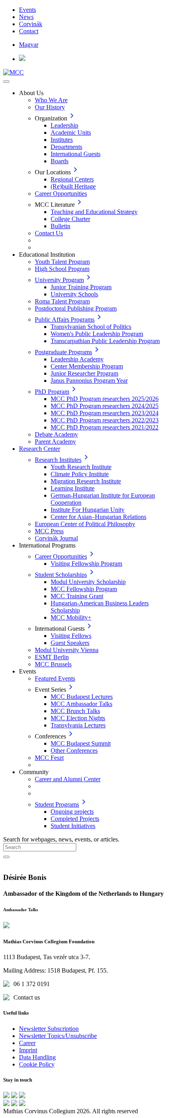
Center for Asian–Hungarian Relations (98, 516)
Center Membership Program (87, 366)
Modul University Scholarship (88, 581)
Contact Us (49, 233)
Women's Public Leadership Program (97, 333)
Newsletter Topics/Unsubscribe (58, 1035)
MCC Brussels (53, 664)
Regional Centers (72, 179)
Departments (66, 146)
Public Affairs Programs (64, 319)
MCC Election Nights (78, 718)
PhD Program (52, 391)
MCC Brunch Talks (75, 711)
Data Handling (37, 1057)
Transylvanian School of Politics (91, 326)
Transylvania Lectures (78, 725)
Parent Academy (55, 441)
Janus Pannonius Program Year (89, 380)
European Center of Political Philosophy (85, 524)
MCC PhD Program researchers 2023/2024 (105, 413)
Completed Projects (75, 818)
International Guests (75, 154)
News (26, 16)
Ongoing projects (72, 811)
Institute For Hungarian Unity (88, 509)
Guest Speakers (70, 642)
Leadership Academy (77, 359)
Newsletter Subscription (49, 1028)
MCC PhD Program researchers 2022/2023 (105, 420)
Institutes (62, 139)
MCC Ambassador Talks (81, 703)
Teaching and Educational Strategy (94, 211)
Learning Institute (72, 488)
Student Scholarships (61, 574)
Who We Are (51, 100)
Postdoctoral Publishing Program (76, 308)
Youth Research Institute (81, 467)
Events (27, 9)
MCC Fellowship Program (84, 589)
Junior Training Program (81, 287)
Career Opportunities (61, 193)
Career (27, 1043)
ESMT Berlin (52, 657)
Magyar (28, 44)
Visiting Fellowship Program (86, 563)
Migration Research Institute (86, 481)
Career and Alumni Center (67, 779)
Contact (28, 31)
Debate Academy (56, 434)
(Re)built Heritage (73, 186)
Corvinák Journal (56, 538)
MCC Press (49, 531)
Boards (59, 161)
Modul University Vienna (66, 650)
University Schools (74, 294)
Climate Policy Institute (80, 474)
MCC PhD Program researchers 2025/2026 (105, 398)
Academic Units (71, 132)
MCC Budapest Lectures (82, 696)
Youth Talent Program (62, 261)
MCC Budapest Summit (81, 743)
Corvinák (30, 24)
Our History (50, 107)
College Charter (70, 219)
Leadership (64, 125)
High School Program (62, 268)
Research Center (39, 448)
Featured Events (55, 678)
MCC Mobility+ (71, 617)
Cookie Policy (37, 1064)
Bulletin (60, 226)
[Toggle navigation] (6, 81)
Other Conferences (74, 750)
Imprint (28, 1050)
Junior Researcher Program (84, 373)
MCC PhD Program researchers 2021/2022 (105, 427)
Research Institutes (58, 459)
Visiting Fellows (71, 635)
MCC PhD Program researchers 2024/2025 (105, 406)
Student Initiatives (73, 825)
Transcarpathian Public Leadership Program (105, 341)
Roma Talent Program (62, 301)
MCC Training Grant (77, 596)
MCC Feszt (49, 757)
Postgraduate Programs (63, 352)
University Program (59, 280)
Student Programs (57, 804)
